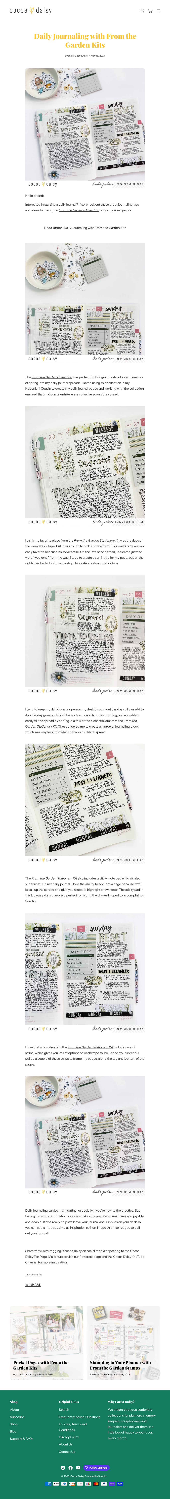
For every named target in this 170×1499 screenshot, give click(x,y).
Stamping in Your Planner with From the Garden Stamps (120, 1365)
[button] (142, 10)
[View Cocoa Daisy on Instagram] (62, 1467)
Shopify (102, 1476)
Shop (13, 1402)
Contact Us (67, 1452)
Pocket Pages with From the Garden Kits (40, 1365)
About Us (66, 1444)
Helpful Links (69, 1402)
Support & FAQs (21, 1439)
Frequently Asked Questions (79, 1417)
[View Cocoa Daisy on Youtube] (78, 1467)
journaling (37, 1274)
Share (35, 1284)
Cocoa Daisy (77, 1476)
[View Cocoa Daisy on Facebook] (70, 1467)
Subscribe (17, 1417)
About (14, 1410)
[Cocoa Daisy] (30, 10)
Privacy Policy (69, 1437)
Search (64, 1410)
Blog (13, 1431)
